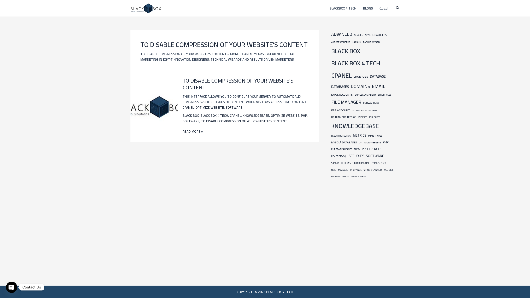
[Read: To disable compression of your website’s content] (154, 106)
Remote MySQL (339, 156)
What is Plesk (358, 176)
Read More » (193, 131)
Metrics (359, 135)
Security (356, 156)
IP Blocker (374, 117)
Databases (340, 87)
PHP (304, 115)
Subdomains (361, 163)
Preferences (372, 149)
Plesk (357, 149)
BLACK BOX (191, 115)
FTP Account (340, 110)
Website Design (340, 176)
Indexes (362, 117)
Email (378, 86)
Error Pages (384, 95)
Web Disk (388, 170)
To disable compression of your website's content (244, 121)
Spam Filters (341, 163)
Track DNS (379, 163)
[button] (398, 8)
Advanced (341, 34)
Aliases (358, 34)
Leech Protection (341, 136)
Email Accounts (342, 94)
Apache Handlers (376, 34)
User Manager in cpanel (346, 169)
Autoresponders (340, 42)
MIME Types (375, 135)
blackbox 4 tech (343, 8)
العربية (383, 8)
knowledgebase (256, 115)
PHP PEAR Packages (341, 149)
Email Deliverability (365, 95)
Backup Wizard (371, 42)
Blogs (368, 8)
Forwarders (371, 102)
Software (234, 107)
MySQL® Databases (344, 142)
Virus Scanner (373, 169)
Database (378, 76)
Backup (356, 42)
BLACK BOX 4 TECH (214, 115)
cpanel (188, 107)
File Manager (346, 102)
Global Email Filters (364, 110)
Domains (360, 86)
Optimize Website (209, 107)
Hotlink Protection (344, 117)
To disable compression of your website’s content (238, 84)
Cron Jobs (361, 76)
